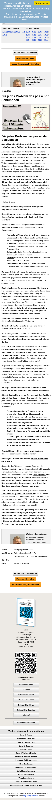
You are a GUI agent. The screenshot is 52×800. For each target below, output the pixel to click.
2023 (46, 31)
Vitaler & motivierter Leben (26, 782)
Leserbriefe (26, 690)
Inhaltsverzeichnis (26, 685)
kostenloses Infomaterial (25, 53)
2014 (28, 40)
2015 (46, 37)
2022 (28, 34)
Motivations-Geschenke (26, 723)
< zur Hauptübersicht (11, 31)
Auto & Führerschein (26, 742)
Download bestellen (25, 58)
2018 (28, 37)
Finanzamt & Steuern (26, 739)
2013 (34, 40)
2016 (40, 37)
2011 (46, 40)
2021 (34, 34)
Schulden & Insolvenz (26, 771)
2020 (40, 34)
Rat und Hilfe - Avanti (26, 695)
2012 (40, 40)
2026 (28, 31)
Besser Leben (26, 750)
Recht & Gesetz (26, 735)
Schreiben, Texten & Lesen (26, 767)
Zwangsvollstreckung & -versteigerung (26, 785)
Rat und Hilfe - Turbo (26, 700)
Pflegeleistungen (26, 764)
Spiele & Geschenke (26, 775)
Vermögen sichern (26, 778)
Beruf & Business (26, 746)
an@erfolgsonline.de (30, 796)
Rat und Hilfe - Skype (26, 705)
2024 (40, 31)
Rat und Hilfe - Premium (26, 710)
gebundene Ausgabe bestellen (25, 64)
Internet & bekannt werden (26, 757)
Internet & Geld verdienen (26, 760)
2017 (34, 37)
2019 (46, 34)
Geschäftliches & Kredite (26, 753)
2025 (34, 31)
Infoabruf (26, 715)
